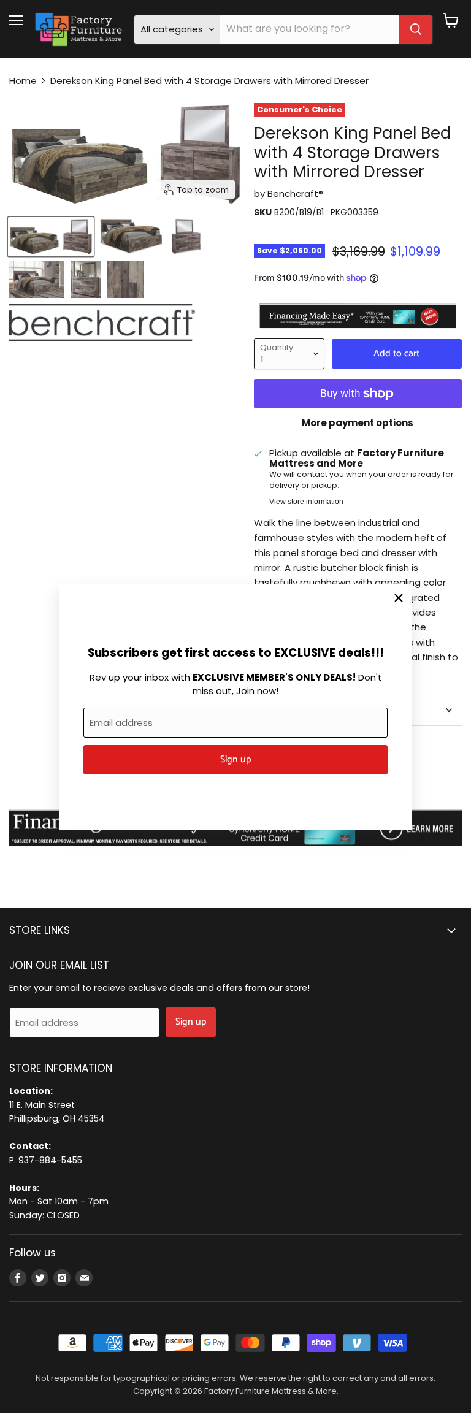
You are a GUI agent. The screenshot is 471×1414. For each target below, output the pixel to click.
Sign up (235, 760)
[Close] (398, 597)
